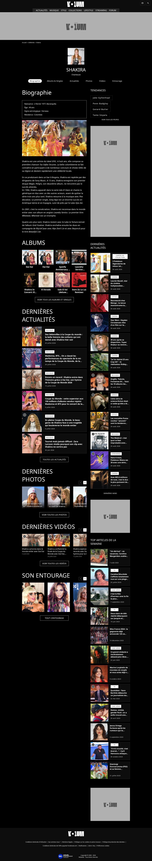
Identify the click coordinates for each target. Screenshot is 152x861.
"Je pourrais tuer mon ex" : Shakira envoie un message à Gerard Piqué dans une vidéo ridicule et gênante (32, 505)
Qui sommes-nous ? (54, 842)
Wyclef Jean (41, 228)
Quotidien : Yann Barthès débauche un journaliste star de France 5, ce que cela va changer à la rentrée (119, 696)
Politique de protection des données (114, 842)
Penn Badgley (100, 103)
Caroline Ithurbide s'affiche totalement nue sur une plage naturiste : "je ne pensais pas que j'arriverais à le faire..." (120, 581)
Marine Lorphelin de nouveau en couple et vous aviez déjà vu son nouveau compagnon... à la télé (119, 673)
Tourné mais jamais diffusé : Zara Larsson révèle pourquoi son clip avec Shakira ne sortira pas (63, 444)
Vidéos (102, 81)
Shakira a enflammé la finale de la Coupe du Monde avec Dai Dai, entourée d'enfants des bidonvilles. (57, 551)
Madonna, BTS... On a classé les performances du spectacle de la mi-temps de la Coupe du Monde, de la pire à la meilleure (63, 359)
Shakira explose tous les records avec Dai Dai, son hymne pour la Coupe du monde (83, 551)
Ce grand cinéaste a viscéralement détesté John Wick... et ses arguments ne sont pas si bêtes (120, 657)
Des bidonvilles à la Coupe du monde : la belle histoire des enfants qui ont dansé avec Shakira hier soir (64, 337)
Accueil (24, 42)
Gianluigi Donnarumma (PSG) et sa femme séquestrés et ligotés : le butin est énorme (119, 769)
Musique (54, 10)
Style (63, 10)
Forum (112, 10)
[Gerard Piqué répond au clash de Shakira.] (59, 497)
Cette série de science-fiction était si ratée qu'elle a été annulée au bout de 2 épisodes (119, 403)
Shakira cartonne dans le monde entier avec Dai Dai (33, 550)
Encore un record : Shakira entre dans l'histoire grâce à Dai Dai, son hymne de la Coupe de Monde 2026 (64, 380)
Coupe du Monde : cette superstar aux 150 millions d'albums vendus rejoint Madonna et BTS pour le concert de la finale (64, 402)
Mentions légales (67, 842)
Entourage (117, 81)
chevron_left (80, 482)
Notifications (83, 846)
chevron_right (85, 482)
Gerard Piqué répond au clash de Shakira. (58, 505)
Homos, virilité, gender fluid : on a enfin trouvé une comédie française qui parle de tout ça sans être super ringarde (119, 717)
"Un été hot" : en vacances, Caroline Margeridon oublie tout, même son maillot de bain (118, 556)
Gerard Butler (100, 109)
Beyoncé (76, 228)
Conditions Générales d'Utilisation (36, 842)
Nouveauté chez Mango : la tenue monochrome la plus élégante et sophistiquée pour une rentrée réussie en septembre (119, 307)
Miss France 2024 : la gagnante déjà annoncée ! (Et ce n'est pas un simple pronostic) (119, 634)
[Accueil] (76, 4)
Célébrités (31, 42)
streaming (101, 10)
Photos (89, 81)
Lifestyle (88, 10)
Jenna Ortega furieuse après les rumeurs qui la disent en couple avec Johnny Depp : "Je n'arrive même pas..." (118, 733)
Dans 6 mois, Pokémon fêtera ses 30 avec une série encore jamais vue (119, 461)
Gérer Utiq (91, 846)
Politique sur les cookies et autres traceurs (88, 842)
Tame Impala (100, 115)
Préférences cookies (103, 846)
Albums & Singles (55, 81)
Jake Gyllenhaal (101, 97)
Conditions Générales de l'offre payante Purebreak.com (60, 846)
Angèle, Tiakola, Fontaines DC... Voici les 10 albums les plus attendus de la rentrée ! (120, 384)
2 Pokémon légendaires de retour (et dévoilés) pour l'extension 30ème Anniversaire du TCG (120, 268)
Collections (75, 10)
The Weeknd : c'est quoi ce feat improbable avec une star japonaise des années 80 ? (119, 443)
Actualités (41, 10)
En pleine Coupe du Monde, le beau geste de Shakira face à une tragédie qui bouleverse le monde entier (63, 423)
